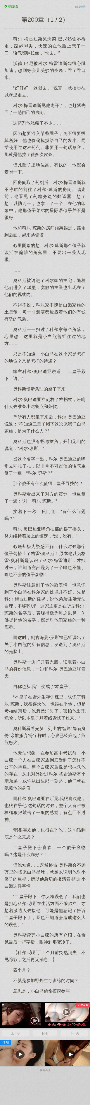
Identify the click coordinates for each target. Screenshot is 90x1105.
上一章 (15, 1033)
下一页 (74, 1033)
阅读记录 (80, 6)
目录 (45, 1033)
